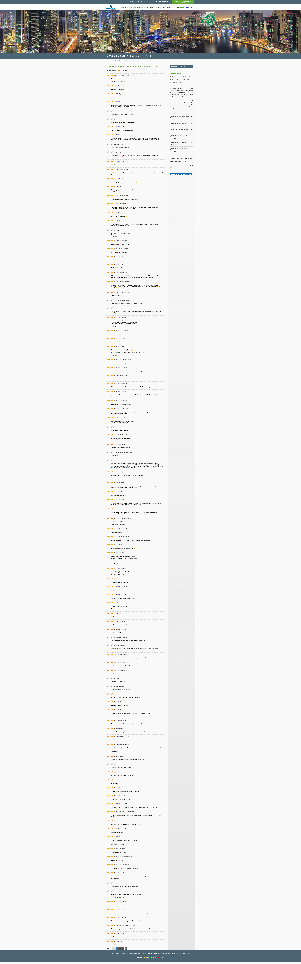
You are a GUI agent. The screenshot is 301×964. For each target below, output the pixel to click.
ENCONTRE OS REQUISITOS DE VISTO (179, 79)
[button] (183, 2)
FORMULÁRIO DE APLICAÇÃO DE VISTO (179, 82)
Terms (180, 953)
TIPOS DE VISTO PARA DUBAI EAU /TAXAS (180, 76)
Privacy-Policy (185, 953)
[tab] (181, 118)
